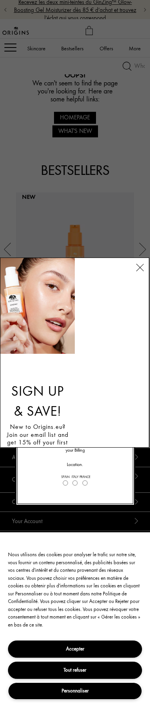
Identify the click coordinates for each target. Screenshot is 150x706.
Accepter (75, 649)
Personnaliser (75, 691)
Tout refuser (75, 670)
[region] (75, 619)
